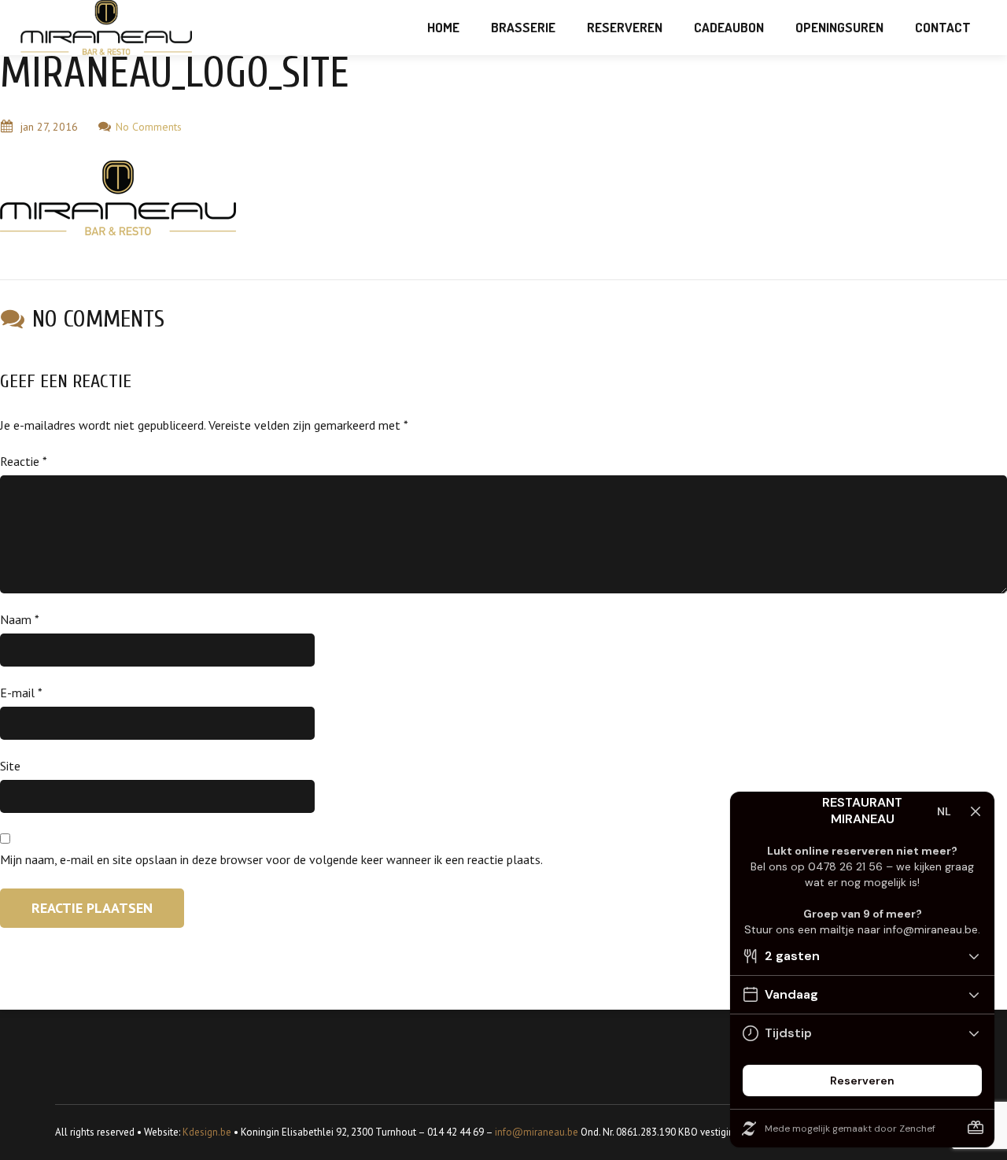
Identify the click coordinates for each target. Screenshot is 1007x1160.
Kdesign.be (207, 1132)
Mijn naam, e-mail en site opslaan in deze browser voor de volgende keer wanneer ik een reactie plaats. (271, 859)
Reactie (23, 461)
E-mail (21, 692)
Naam (19, 619)
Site (10, 766)
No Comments (149, 127)
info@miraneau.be (536, 1132)
